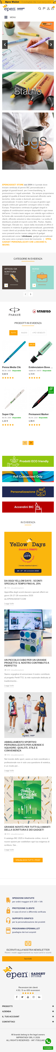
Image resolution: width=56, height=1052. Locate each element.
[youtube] (28, 997)
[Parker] (14, 311)
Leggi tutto (9, 603)
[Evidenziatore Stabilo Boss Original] (41, 352)
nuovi (24, 333)
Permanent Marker (39, 414)
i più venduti (38, 333)
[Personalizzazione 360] (28, 491)
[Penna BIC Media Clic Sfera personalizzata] (14, 352)
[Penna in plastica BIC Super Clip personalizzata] (14, 399)
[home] (13, 7)
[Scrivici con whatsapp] (48, 1041)
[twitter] (22, 997)
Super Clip (8, 414)
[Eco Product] (28, 461)
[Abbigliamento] (28, 91)
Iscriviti (28, 959)
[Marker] (28, 46)
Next (51, 44)
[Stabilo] (41, 311)
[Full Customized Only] (28, 476)
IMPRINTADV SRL (24, 1037)
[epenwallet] (28, 2)
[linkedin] (39, 997)
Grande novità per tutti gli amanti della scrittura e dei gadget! (27, 828)
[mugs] (28, 141)
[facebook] (16, 997)
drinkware (27, 236)
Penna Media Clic (11, 367)
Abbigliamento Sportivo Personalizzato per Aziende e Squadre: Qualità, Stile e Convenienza (24, 746)
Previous (5, 44)
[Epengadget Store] (28, 972)
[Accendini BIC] (28, 507)
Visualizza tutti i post (28, 860)
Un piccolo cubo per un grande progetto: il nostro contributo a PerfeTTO (26, 663)
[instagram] (33, 997)
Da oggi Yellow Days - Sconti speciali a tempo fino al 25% (23, 582)
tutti (13, 333)
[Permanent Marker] (41, 399)
